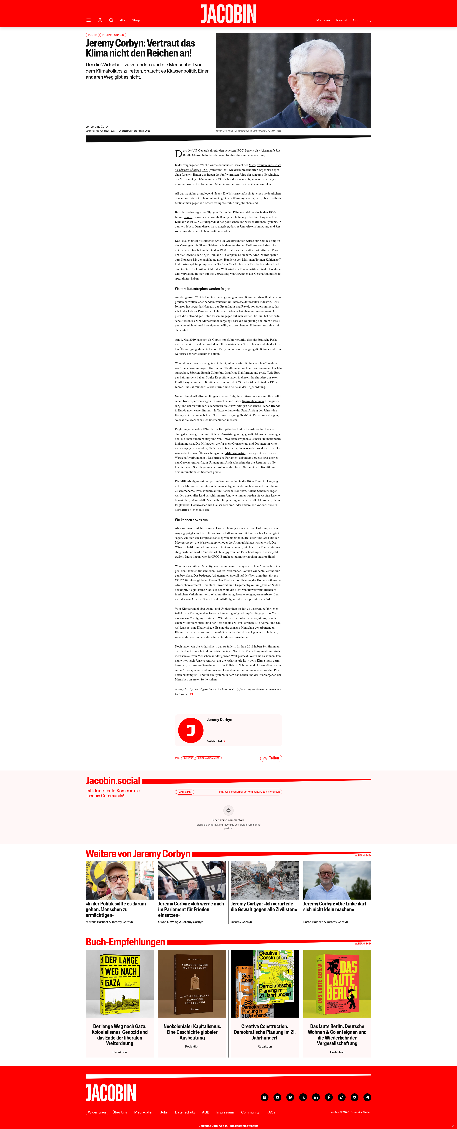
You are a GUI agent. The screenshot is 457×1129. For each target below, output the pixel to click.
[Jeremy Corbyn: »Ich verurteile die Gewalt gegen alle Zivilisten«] (265, 880)
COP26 (179, 580)
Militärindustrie (235, 453)
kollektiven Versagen (188, 613)
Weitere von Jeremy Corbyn (138, 854)
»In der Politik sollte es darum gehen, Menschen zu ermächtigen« (116, 910)
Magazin (323, 20)
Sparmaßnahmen (253, 401)
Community (362, 20)
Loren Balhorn (313, 922)
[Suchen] (111, 20)
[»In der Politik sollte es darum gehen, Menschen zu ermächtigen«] (120, 880)
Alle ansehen (363, 855)
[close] (453, 1126)
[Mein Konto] (100, 20)
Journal (341, 20)
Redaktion (119, 1052)
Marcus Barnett (97, 922)
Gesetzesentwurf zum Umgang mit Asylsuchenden (212, 462)
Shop (136, 20)
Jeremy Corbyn (100, 127)
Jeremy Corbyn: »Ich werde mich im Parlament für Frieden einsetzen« (191, 910)
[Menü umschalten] (88, 20)
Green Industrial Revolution (237, 306)
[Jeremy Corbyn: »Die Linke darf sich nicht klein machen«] (337, 880)
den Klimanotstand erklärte (230, 344)
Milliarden (207, 443)
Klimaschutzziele (261, 325)
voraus (188, 217)
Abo (123, 20)
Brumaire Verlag (360, 1112)
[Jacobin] (228, 13)
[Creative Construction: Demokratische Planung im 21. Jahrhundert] (265, 984)
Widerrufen (97, 1112)
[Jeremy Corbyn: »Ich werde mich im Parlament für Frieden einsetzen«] (192, 880)
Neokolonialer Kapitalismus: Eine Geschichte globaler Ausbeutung (192, 1032)
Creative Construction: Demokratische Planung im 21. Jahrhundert (265, 1032)
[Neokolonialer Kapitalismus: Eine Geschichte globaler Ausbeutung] (192, 984)
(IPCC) (205, 170)
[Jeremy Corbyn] (191, 730)
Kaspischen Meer (261, 264)
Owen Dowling (168, 922)
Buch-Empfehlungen (125, 943)
